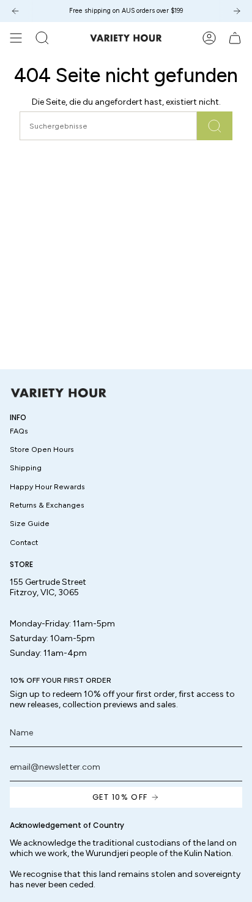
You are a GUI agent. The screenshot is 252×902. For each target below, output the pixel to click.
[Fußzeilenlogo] (59, 392)
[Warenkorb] (235, 38)
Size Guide (30, 523)
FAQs (19, 430)
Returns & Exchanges (47, 504)
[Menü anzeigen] (16, 38)
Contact (24, 542)
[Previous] (15, 11)
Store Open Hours (42, 449)
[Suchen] (214, 125)
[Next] (236, 11)
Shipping (26, 467)
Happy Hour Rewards (47, 486)
